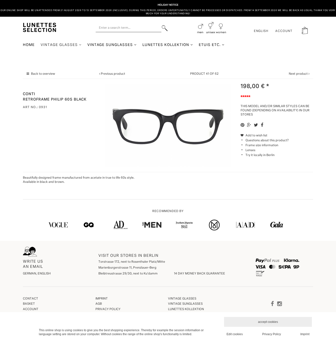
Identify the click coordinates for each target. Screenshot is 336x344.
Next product (298, 73)
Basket (29, 303)
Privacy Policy (108, 309)
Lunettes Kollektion (166, 45)
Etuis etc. (210, 45)
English (261, 31)
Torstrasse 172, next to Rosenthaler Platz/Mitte (131, 261)
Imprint (101, 298)
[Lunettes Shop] (39, 27)
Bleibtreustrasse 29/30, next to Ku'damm (128, 273)
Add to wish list (256, 135)
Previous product (113, 73)
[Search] (164, 28)
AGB (98, 303)
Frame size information (261, 145)
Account (30, 309)
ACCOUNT (283, 31)
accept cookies (268, 322)
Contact (30, 298)
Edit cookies (235, 334)
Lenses (250, 150)
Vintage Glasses (60, 45)
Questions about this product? (267, 140)
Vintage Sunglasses (110, 45)
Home (29, 45)
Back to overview (43, 73)
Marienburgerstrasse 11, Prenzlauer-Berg (127, 267)
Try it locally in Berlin (260, 155)
